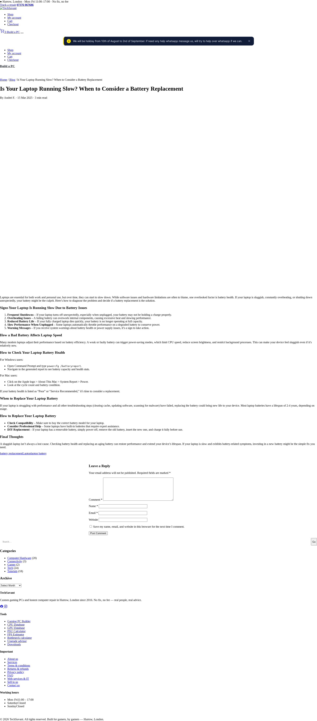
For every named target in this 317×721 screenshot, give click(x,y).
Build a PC (13, 32)
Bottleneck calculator (19, 637)
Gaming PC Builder (18, 621)
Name (93, 506)
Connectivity (14, 561)
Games (11, 564)
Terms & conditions (18, 665)
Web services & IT (18, 678)
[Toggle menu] (22, 33)
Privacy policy (15, 672)
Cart (9, 21)
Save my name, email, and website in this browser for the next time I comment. (138, 526)
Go (314, 541)
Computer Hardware (19, 558)
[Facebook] (2, 607)
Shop (10, 14)
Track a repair (8, 4)
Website (93, 519)
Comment (95, 499)
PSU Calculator (16, 631)
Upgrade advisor (17, 641)
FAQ (10, 675)
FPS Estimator (15, 634)
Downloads (14, 644)
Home (3, 79)
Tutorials (12, 571)
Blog (12, 79)
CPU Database (16, 624)
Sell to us (12, 682)
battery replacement (11, 453)
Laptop (27, 453)
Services (12, 662)
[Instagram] (5, 607)
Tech (10, 567)
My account (14, 17)
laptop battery (39, 453)
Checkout (13, 24)
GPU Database (16, 627)
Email (93, 512)
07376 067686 (9, 713)
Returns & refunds (18, 668)
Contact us (13, 685)
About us (12, 658)
